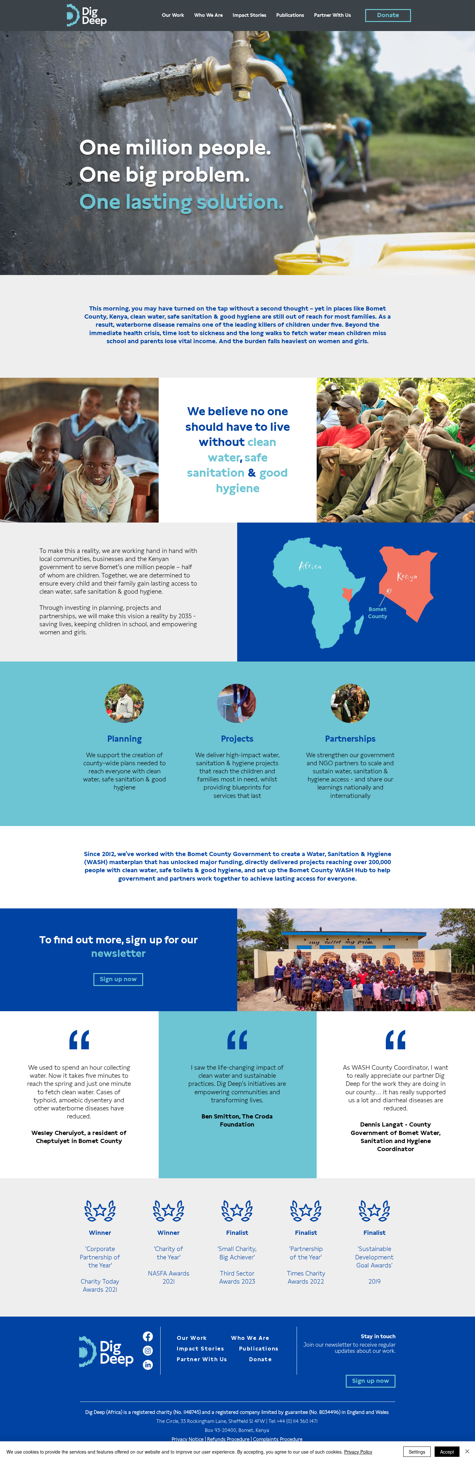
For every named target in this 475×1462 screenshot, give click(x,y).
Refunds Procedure (228, 1439)
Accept (447, 1451)
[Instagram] (148, 1351)
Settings (417, 1451)
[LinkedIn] (148, 1365)
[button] (118, 979)
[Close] (467, 1451)
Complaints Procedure (277, 1439)
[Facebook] (148, 1336)
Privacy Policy (358, 1451)
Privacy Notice (188, 1439)
